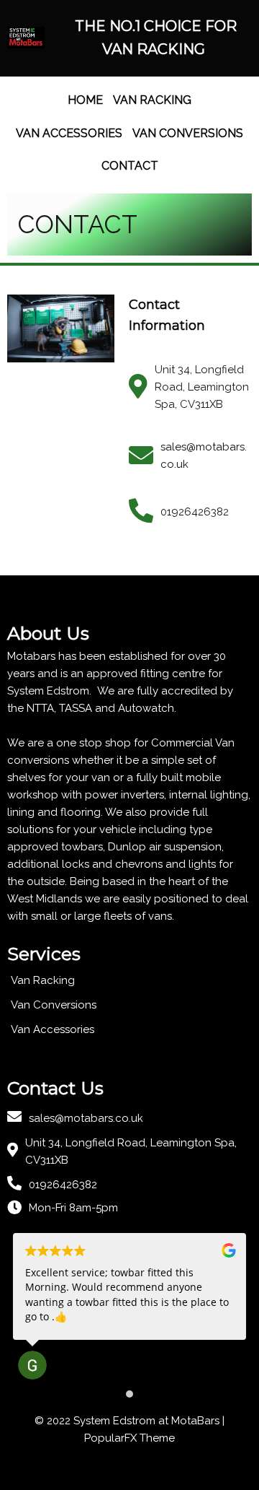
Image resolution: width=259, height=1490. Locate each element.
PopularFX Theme (129, 1438)
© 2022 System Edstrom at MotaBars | (129, 1420)
